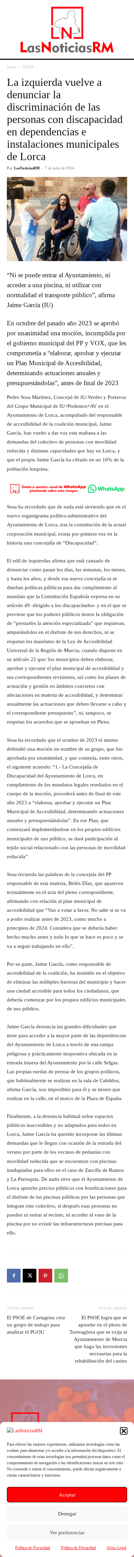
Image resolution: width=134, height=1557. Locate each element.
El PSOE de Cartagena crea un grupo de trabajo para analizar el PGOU (36, 1325)
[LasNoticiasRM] (67, 29)
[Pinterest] (45, 1275)
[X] (29, 1275)
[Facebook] (14, 1275)
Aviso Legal (116, 1547)
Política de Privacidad (32, 1547)
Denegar (67, 1513)
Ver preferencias (67, 1532)
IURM (28, 67)
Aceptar (67, 1495)
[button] (123, 1430)
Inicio (11, 67)
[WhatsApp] (61, 1275)
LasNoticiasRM (27, 168)
